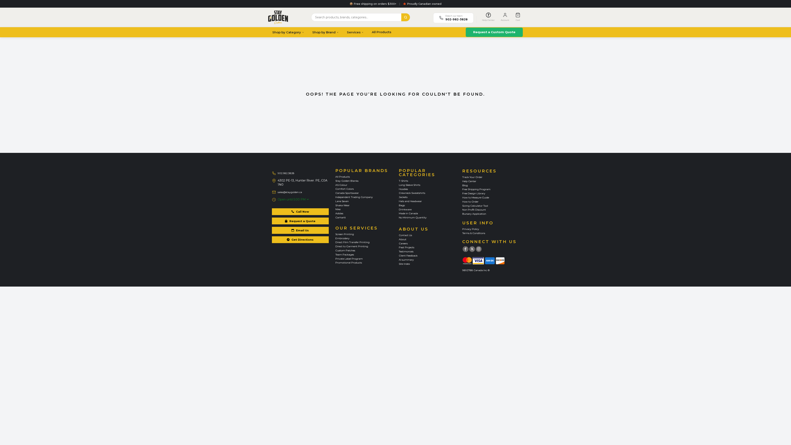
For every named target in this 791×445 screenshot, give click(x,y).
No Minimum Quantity (413, 217)
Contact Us (405, 235)
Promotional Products (348, 262)
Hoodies (403, 189)
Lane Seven (342, 201)
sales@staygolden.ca (290, 192)
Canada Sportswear (347, 192)
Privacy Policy (470, 229)
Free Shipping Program (476, 189)
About (402, 239)
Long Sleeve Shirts (409, 184)
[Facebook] (465, 249)
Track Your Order (472, 177)
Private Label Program (349, 258)
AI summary (406, 259)
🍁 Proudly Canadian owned (422, 3)
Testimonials (406, 251)
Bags (402, 205)
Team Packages (344, 254)
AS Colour (341, 184)
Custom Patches (345, 250)
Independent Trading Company (354, 197)
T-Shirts (403, 180)
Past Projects (406, 247)
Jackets (403, 197)
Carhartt (340, 217)
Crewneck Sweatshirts (412, 192)
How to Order (470, 201)
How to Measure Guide (475, 197)
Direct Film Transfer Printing (352, 242)
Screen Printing (344, 234)
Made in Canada (408, 213)
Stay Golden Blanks (346, 180)
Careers (403, 243)
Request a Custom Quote (494, 32)
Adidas (339, 213)
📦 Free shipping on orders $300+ (373, 3)
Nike (338, 209)
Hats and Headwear (410, 201)
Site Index (404, 263)
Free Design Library (473, 193)
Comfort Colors (344, 188)
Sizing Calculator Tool (475, 205)
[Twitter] (472, 249)
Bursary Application (474, 213)
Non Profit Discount (474, 209)
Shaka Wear (342, 205)
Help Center (469, 181)
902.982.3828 (286, 173)
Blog (465, 185)
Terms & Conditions (473, 233)
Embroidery (342, 238)
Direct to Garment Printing (351, 246)
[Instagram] (479, 249)
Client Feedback (408, 255)
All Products (381, 32)
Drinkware (405, 209)
